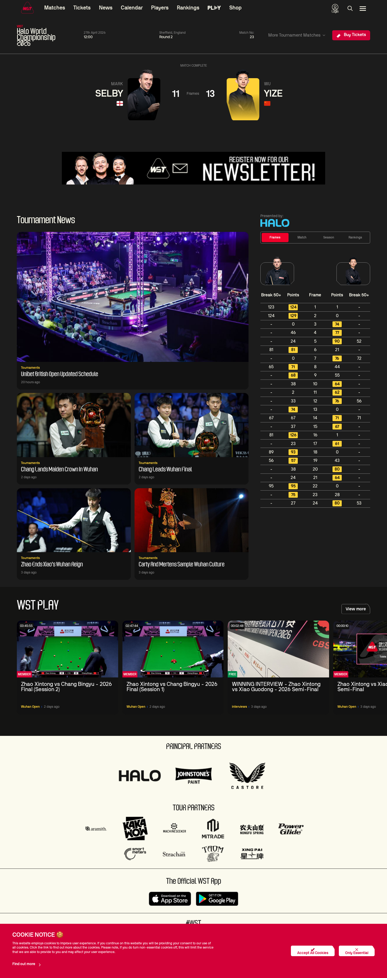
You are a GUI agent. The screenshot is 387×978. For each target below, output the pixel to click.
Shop (235, 8)
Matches (54, 8)
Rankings (188, 8)
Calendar (132, 8)
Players (159, 8)
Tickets (82, 8)
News (105, 8)
